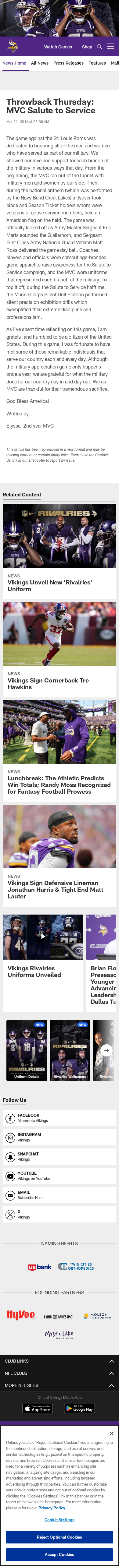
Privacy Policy (51, 1507)
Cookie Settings (59, 1519)
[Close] (111, 1433)
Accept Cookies (59, 1554)
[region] (59, 1495)
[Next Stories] (106, 1050)
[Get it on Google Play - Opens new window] (79, 1411)
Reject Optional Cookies (59, 1537)
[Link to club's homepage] (12, 44)
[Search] (99, 46)
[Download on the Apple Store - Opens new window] (37, 1409)
